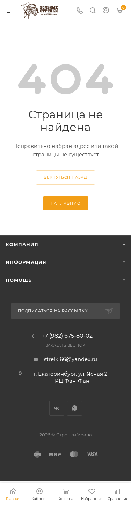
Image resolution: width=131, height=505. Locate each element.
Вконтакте (56, 408)
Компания (22, 244)
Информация (26, 262)
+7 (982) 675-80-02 (67, 336)
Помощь (19, 280)
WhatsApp (74, 408)
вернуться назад (65, 177)
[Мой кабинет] (106, 11)
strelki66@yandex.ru (70, 359)
